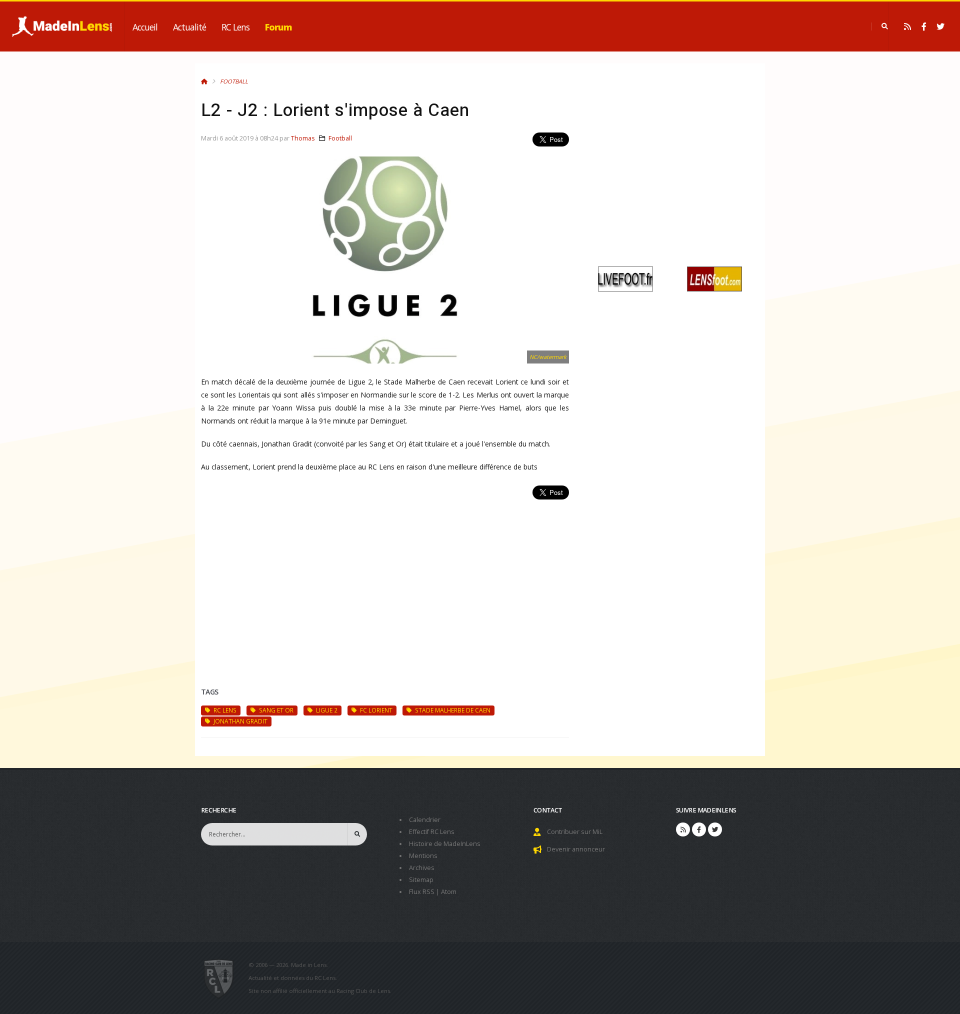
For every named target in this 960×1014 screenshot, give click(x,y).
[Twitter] (941, 27)
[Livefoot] (625, 278)
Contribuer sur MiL (574, 832)
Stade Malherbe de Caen (452, 710)
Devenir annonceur (576, 849)
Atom (448, 892)
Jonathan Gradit (240, 721)
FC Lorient (375, 710)
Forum (278, 27)
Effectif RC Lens (431, 832)
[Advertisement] (385, 582)
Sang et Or (276, 710)
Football (234, 81)
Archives (421, 868)
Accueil (145, 27)
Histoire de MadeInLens (444, 844)
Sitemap (421, 880)
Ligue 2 (326, 710)
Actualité (189, 27)
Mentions (423, 856)
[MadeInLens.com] (222, 978)
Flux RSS (421, 892)
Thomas (303, 138)
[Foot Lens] (714, 278)
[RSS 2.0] (907, 27)
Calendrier (424, 820)
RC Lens (236, 27)
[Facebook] (924, 27)
